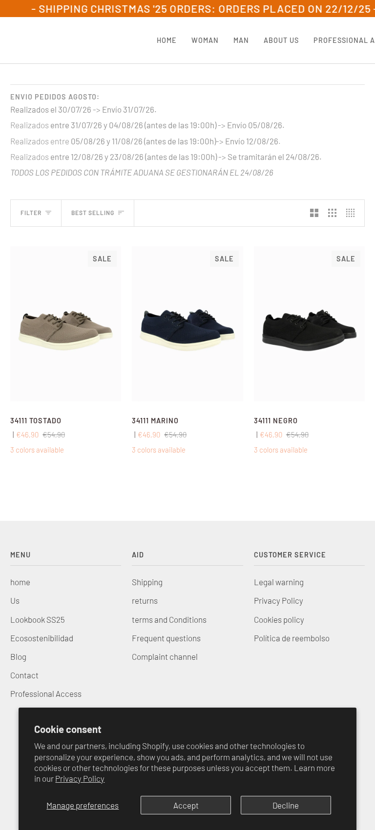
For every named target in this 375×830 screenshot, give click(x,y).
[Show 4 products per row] (352, 213)
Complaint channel (165, 656)
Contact (24, 675)
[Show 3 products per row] (332, 213)
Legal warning (279, 582)
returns (145, 600)
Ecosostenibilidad (41, 638)
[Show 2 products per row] (314, 213)
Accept (186, 805)
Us (15, 600)
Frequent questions (166, 638)
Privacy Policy (79, 778)
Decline (285, 805)
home (20, 582)
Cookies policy (279, 619)
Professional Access (46, 693)
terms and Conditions (169, 619)
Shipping (147, 582)
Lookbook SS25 (37, 619)
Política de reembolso (292, 638)
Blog (18, 656)
